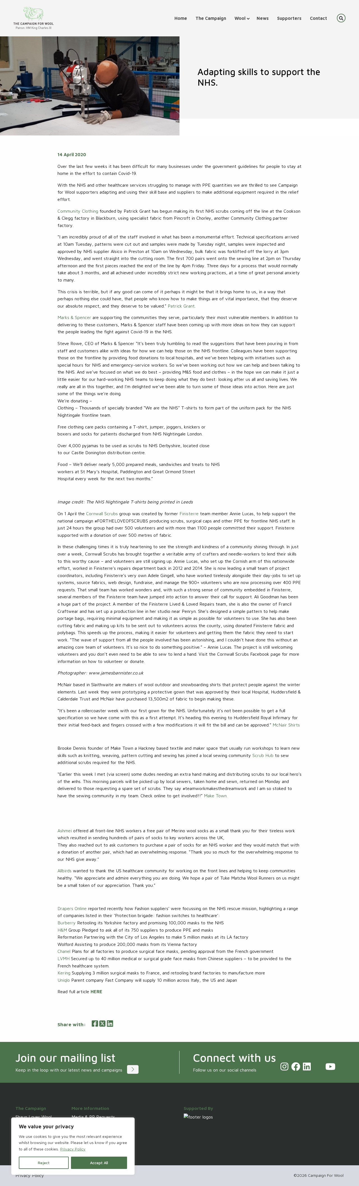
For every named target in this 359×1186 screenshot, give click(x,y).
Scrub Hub (262, 755)
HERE (96, 991)
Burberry (66, 922)
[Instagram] (284, 1066)
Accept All (99, 1162)
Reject (44, 1162)
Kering (63, 972)
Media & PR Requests (93, 1116)
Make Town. (215, 795)
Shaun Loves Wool (33, 1116)
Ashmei (64, 830)
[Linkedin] (307, 1066)
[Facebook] (295, 1066)
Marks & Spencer (74, 317)
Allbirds (64, 870)
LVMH (63, 958)
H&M (62, 929)
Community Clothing (77, 211)
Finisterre (189, 513)
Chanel (63, 951)
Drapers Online (72, 908)
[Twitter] (318, 1066)
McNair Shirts (286, 724)
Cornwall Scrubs (102, 513)
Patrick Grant (181, 305)
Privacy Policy (73, 1149)
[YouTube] (330, 1066)
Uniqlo (63, 980)
